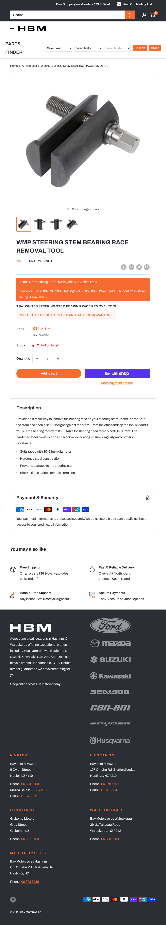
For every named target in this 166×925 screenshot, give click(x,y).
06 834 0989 (28, 796)
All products (29, 65)
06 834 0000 (30, 784)
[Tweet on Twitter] (139, 267)
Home (14, 65)
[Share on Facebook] (124, 267)
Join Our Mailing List (137, 4)
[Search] (130, 15)
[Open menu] (12, 28)
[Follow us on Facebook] (13, 900)
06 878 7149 (110, 784)
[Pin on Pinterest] (131, 267)
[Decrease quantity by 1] (37, 358)
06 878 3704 (108, 790)
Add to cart (49, 373)
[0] (152, 15)
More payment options (117, 383)
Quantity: (23, 358)
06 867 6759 (30, 839)
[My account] (144, 15)
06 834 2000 (39, 790)
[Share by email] (147, 267)
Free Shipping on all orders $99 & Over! (83, 4)
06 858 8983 (110, 839)
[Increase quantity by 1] (58, 358)
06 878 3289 (30, 881)
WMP (19, 260)
